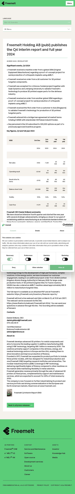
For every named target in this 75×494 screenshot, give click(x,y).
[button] (20, 405)
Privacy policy (43, 485)
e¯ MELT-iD (9, 453)
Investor (55, 449)
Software (28, 453)
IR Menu (7, 29)
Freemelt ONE (10, 449)
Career (27, 474)
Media (55, 457)
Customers (29, 470)
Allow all (61, 267)
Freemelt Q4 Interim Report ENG (28, 393)
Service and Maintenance (34, 449)
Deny (14, 267)
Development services (33, 462)
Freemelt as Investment (17, 35)
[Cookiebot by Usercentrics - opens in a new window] (64, 225)
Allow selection (37, 267)
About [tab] (62, 231)
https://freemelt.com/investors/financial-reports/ (36, 294)
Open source (29, 457)
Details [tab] (37, 231)
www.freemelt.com (48, 386)
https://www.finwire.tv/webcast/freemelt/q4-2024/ (28, 303)
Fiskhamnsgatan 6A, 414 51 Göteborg (18, 485)
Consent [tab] (13, 231)
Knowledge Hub (58, 453)
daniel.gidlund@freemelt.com (19, 320)
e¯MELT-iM (9, 457)
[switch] (28, 259)
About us (28, 466)
